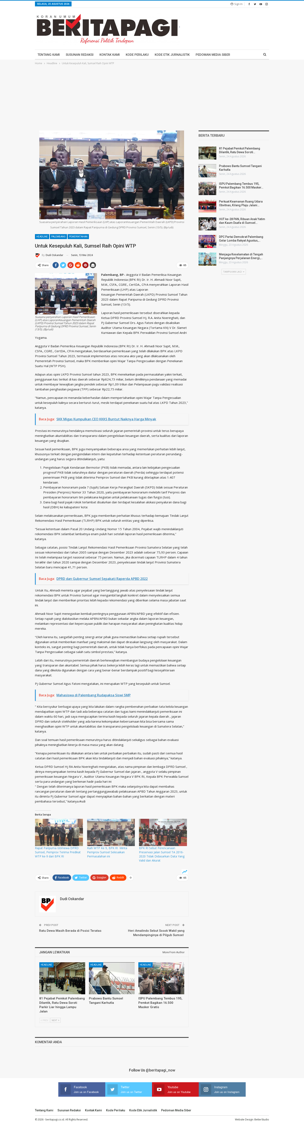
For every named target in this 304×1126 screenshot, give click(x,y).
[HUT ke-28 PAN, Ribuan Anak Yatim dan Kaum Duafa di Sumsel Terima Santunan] (207, 223)
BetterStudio (261, 1119)
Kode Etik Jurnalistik (172, 55)
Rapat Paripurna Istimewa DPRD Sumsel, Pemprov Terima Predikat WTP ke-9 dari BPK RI (58, 852)
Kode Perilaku (137, 55)
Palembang (58, 236)
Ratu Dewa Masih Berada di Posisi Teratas (70, 931)
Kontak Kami (109, 55)
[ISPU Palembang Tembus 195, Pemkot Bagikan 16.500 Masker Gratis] (161, 978)
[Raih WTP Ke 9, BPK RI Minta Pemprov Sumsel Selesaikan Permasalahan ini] (111, 832)
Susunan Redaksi (79, 55)
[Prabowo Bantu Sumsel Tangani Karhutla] (112, 978)
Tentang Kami (48, 55)
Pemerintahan (78, 236)
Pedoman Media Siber (213, 55)
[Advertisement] (152, 97)
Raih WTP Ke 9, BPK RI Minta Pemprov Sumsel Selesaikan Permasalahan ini (107, 852)
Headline (42, 236)
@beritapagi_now (160, 1070)
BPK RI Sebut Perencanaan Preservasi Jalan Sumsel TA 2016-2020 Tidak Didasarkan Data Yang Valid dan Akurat (161, 854)
